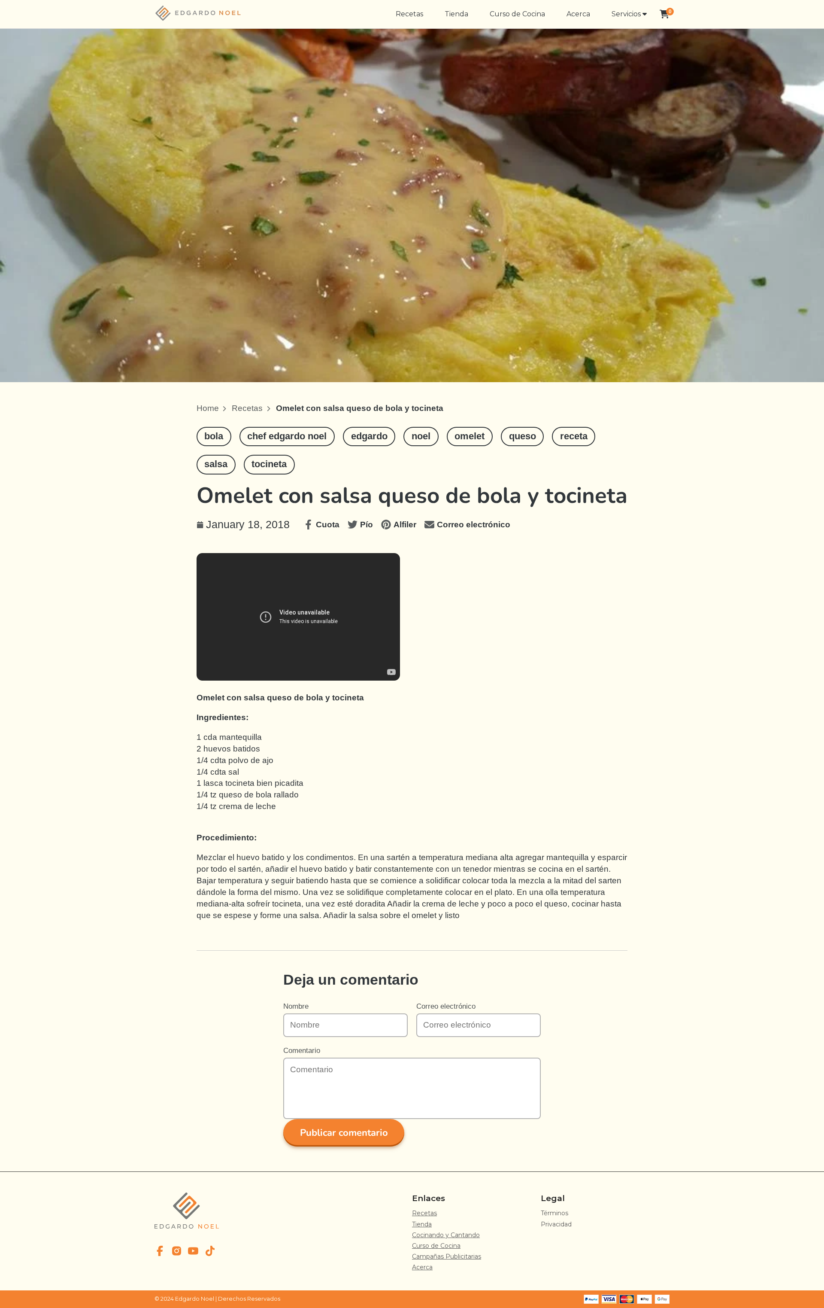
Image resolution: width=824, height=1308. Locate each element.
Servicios (627, 14)
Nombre (296, 1006)
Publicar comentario (344, 1132)
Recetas (409, 14)
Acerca (578, 14)
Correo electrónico (446, 1006)
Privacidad (556, 1224)
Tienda (456, 14)
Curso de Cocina (517, 14)
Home (208, 408)
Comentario (301, 1050)
